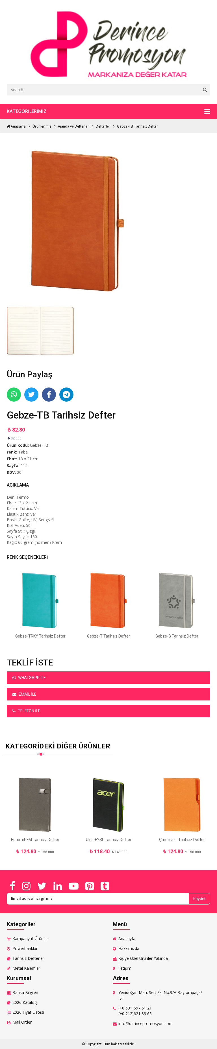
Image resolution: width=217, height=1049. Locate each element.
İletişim (124, 968)
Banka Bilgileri (25, 992)
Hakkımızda (128, 948)
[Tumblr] (105, 886)
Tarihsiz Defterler (28, 958)
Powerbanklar (25, 948)
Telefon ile (28, 711)
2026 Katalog (24, 1002)
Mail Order (22, 1022)
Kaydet (199, 898)
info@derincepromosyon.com (145, 1023)
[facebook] (12, 886)
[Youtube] (73, 886)
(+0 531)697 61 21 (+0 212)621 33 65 (135, 1010)
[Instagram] (26, 886)
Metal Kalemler (26, 968)
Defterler (103, 126)
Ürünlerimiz (41, 126)
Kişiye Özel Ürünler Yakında (143, 958)
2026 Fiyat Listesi (28, 1012)
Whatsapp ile (31, 677)
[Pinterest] (90, 886)
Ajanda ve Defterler (73, 126)
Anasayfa (18, 126)
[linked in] (58, 886)
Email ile (27, 694)
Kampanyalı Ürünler (30, 938)
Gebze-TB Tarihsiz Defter (137, 126)
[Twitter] (41, 886)
